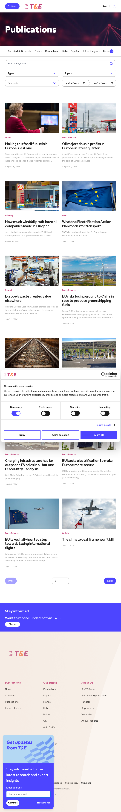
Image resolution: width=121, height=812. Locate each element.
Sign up (12, 624)
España (75, 51)
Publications (12, 701)
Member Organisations (94, 695)
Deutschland (52, 51)
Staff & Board (88, 689)
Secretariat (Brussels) (20, 51)
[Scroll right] (111, 51)
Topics (68, 73)
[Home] (33, 6)
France (38, 51)
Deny (22, 435)
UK (45, 720)
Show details (104, 425)
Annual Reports (89, 720)
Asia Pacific (49, 727)
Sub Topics (14, 83)
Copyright (86, 783)
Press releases (13, 708)
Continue (12, 802)
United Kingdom (91, 51)
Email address (14, 787)
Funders (85, 701)
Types (11, 73)
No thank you (43, 802)
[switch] (45, 413)
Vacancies (87, 714)
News (8, 689)
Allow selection (60, 435)
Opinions (10, 695)
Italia (65, 51)
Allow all (99, 435)
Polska (46, 714)
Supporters (87, 708)
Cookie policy (71, 783)
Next (110, 580)
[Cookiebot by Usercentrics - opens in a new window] (103, 374)
